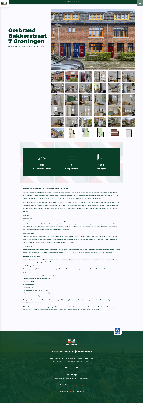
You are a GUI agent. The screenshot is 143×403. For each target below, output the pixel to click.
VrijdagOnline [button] (87, 398)
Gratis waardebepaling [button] (72, 1)
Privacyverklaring (77, 385)
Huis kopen (58, 378)
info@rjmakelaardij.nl (78, 391)
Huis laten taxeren (82, 378)
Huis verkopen (69, 378)
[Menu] (140, 3)
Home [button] (10, 46)
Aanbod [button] (17, 46)
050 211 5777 (64, 391)
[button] (4, 3)
